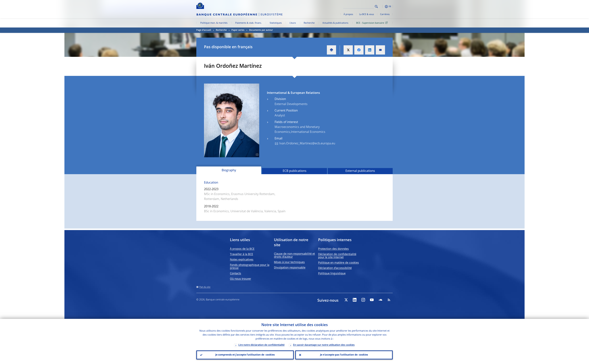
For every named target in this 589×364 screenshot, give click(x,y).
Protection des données (333, 249)
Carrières (385, 14)
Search (376, 6)
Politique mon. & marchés (213, 23)
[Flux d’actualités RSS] (389, 299)
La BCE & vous (366, 14)
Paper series (237, 30)
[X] (346, 299)
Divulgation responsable (289, 267)
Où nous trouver (240, 279)
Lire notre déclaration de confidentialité (261, 345)
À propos (348, 14)
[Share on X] (348, 50)
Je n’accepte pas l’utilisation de (344, 355)
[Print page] (331, 50)
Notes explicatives (241, 259)
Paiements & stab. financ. (248, 23)
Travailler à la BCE (241, 254)
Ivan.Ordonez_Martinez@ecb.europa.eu (307, 143)
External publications (360, 171)
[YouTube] (371, 299)
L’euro (293, 23)
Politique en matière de (338, 262)
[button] (382, 6)
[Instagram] (363, 299)
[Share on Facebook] (359, 50)
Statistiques (276, 23)
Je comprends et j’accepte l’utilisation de (245, 355)
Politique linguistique (332, 273)
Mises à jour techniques (289, 262)
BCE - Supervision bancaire (370, 23)
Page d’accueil (203, 30)
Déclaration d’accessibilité (335, 268)
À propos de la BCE (242, 249)
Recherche (309, 23)
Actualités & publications (335, 23)
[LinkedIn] (354, 299)
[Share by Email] (380, 50)
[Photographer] (256, 155)
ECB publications (294, 171)
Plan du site (204, 287)
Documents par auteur (261, 30)
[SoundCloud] (380, 299)
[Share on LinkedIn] (369, 50)
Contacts (235, 273)
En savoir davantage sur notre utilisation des (324, 345)
